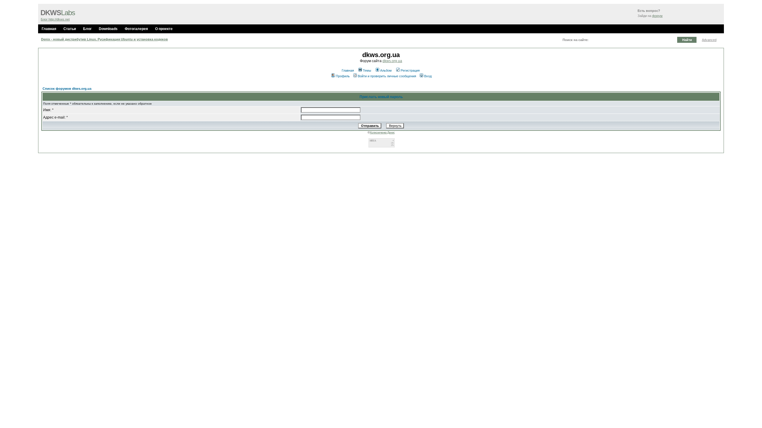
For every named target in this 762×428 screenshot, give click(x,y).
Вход (428, 76)
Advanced (709, 40)
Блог (87, 29)
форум (657, 16)
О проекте (164, 29)
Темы (367, 70)
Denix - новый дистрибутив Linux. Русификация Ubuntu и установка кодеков (104, 39)
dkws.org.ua (392, 61)
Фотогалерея (136, 29)
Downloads (108, 29)
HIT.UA (373, 140)
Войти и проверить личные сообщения (387, 76)
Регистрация (410, 70)
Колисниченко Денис (382, 132)
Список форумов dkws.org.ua (67, 88)
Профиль (343, 76)
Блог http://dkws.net (55, 19)
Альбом (386, 70)
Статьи (69, 29)
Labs (57, 13)
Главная (49, 29)
